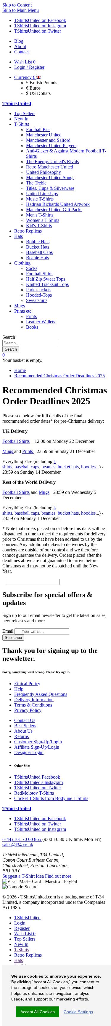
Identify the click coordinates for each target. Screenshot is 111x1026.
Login (19, 922)
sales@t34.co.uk (17, 844)
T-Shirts (21, 124)
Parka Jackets (38, 289)
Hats (18, 236)
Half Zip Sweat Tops (45, 278)
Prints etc (22, 311)
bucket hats (68, 466)
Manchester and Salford (48, 140)
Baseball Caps (39, 252)
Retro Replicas (28, 230)
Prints (31, 316)
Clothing (22, 262)
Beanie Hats (37, 257)
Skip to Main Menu (20, 10)
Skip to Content (17, 4)
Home (20, 370)
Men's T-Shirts (39, 214)
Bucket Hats (37, 246)
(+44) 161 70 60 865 (22, 839)
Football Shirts (39, 273)
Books (32, 327)
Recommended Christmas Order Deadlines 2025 (59, 375)
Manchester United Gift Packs (54, 209)
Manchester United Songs (50, 177)
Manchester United (44, 134)
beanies (48, 466)
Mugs (19, 305)
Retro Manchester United (49, 166)
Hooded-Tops (39, 295)
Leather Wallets (40, 321)
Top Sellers (24, 113)
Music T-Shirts (40, 198)
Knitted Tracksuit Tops (47, 284)
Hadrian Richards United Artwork (58, 204)
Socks (31, 268)
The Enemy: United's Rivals (52, 161)
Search (8, 337)
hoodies (88, 466)
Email (7, 631)
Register (22, 928)
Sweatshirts (36, 300)
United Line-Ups (42, 193)
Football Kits (38, 129)
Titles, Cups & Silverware (50, 188)
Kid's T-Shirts (39, 225)
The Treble (36, 182)
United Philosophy (43, 172)
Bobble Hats (37, 241)
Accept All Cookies (37, 1011)
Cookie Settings (78, 1011)
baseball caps (26, 466)
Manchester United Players (51, 145)
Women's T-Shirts (42, 220)
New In (21, 118)
